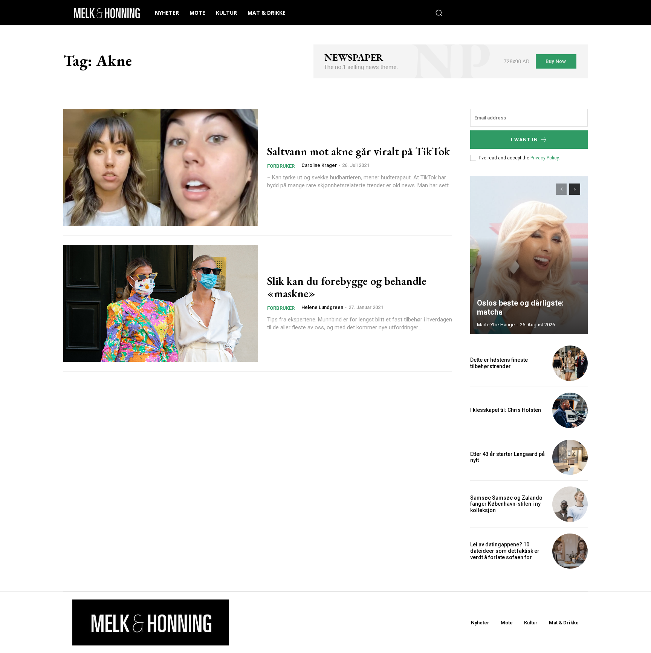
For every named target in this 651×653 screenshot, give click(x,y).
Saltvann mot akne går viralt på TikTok (358, 151)
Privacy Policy (544, 158)
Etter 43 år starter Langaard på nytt (507, 457)
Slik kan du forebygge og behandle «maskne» (346, 287)
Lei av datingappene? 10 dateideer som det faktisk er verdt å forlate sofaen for (504, 550)
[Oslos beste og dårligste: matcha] (529, 255)
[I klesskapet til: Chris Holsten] (570, 410)
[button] (439, 13)
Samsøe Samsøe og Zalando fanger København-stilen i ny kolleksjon (506, 504)
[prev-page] (561, 189)
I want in (524, 139)
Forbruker (281, 166)
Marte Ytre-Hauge (496, 324)
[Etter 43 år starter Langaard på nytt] (570, 457)
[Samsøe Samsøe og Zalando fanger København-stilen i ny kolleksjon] (570, 504)
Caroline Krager (319, 165)
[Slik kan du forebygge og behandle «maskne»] (160, 303)
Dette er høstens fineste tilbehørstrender (499, 363)
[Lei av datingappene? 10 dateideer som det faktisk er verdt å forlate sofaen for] (570, 551)
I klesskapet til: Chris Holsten (505, 410)
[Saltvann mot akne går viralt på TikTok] (160, 167)
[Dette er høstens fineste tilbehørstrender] (570, 363)
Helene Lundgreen (322, 307)
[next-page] (574, 189)
